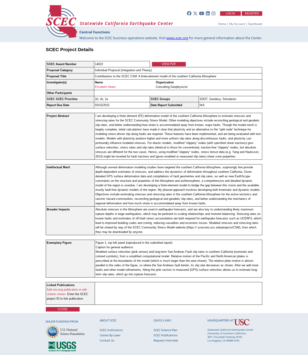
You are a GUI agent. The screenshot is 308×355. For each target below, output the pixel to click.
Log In (230, 13)
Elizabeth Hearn (105, 87)
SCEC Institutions (111, 330)
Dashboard (255, 24)
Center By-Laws (110, 335)
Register (252, 13)
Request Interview (166, 340)
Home (222, 24)
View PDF (169, 64)
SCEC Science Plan (165, 330)
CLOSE (63, 309)
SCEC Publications (165, 335)
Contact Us (107, 340)
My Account (237, 24)
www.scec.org (177, 38)
